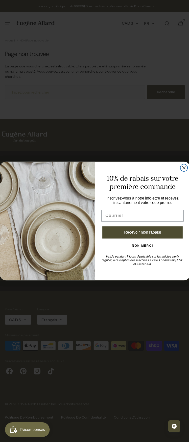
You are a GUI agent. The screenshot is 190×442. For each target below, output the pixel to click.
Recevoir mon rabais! (140, 232)
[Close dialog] (182, 168)
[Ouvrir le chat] (170, 426)
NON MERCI (140, 246)
